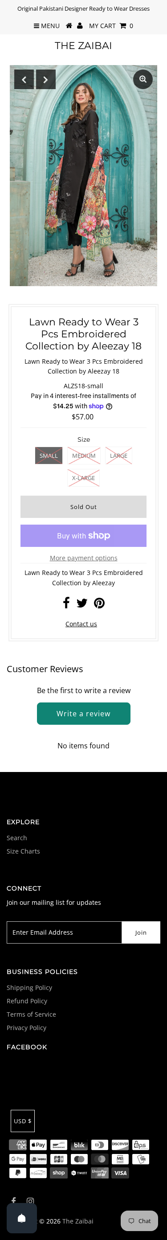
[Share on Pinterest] (99, 605)
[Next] (46, 79)
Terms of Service (31, 1014)
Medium (84, 456)
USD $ (23, 1121)
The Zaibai (83, 46)
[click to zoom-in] (143, 79)
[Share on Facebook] (66, 605)
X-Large (83, 478)
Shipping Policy (29, 987)
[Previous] (24, 79)
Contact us (81, 624)
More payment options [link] (84, 558)
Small (49, 456)
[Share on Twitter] (82, 605)
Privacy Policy (26, 1027)
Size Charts (23, 851)
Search (17, 838)
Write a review (83, 714)
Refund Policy (27, 1001)
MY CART (111, 25)
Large (118, 456)
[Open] (22, 1218)
